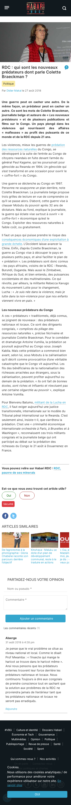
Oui (9, 495)
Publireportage (15, 743)
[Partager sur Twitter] (13, 515)
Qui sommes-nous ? (23, 758)
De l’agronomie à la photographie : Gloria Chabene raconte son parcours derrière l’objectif (15, 556)
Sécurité (8, 503)
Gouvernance (46, 734)
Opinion (35, 739)
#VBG (8, 729)
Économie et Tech (23, 734)
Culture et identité (27, 729)
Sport (40, 748)
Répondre (11, 708)
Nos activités (48, 758)
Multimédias (18, 739)
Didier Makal (14, 90)
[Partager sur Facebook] (5, 515)
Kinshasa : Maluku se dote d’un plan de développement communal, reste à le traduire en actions (44, 556)
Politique (8, 83)
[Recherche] (64, 8)
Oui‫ (37, 794)
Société (28, 748)
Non (27, 495)
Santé (57, 743)
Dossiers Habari (52, 729)
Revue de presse (39, 743)
